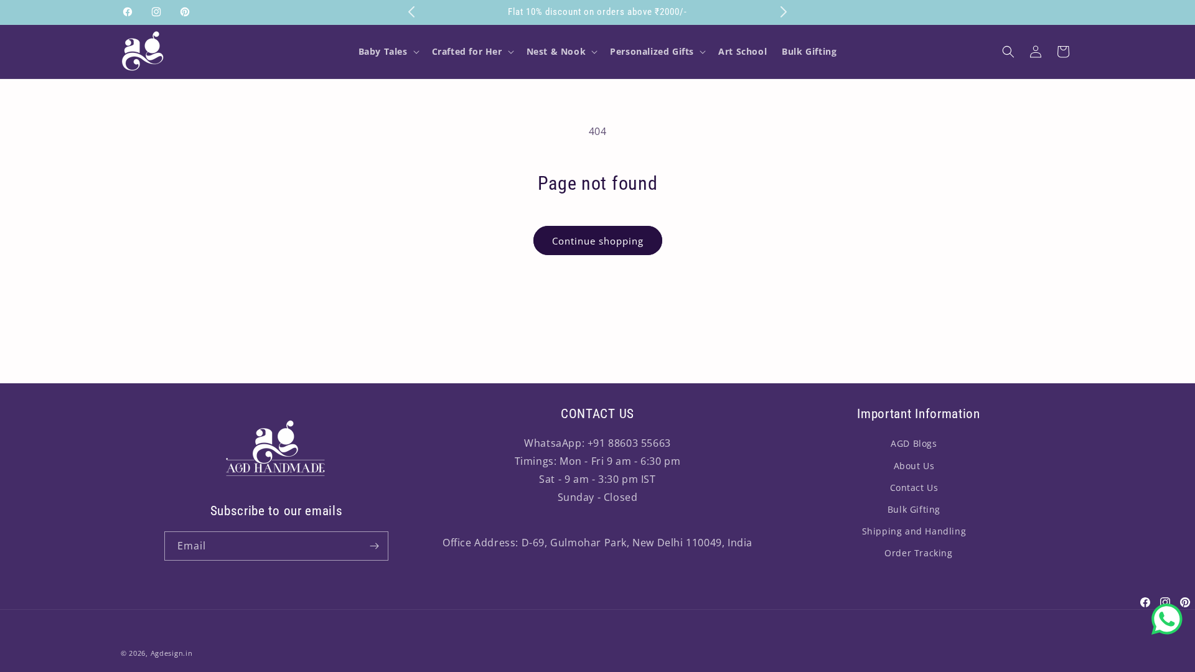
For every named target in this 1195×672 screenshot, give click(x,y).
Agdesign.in (172, 653)
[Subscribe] (374, 546)
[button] (387, 52)
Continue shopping (598, 241)
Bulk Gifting (914, 509)
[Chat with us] (1167, 619)
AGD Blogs (914, 443)
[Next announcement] (783, 12)
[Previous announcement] (411, 12)
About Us (914, 466)
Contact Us (914, 487)
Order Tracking (918, 553)
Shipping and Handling (914, 531)
